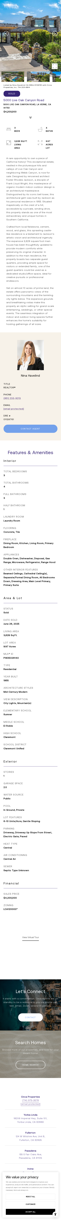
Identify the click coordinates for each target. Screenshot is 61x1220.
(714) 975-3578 (30, 1100)
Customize (30, 1204)
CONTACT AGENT (30, 429)
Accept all (30, 1212)
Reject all (30, 1196)
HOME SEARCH (30, 1065)
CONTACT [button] (30, 1017)
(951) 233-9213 (12, 398)
